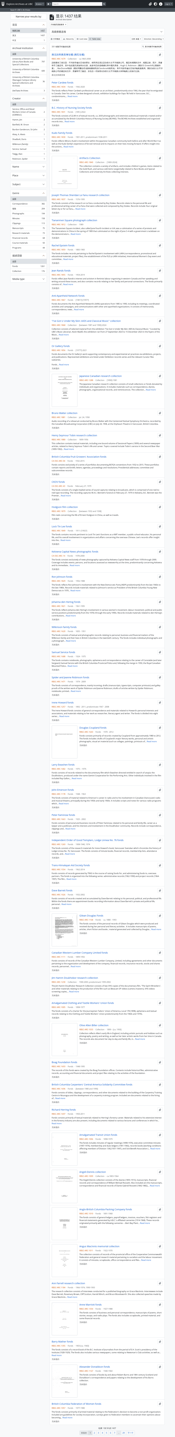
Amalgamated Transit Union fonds (98, 1134)
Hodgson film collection (65, 507)
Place (15, 175)
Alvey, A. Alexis (28, 135)
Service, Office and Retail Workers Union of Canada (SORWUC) (28, 112)
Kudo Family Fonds (62, 133)
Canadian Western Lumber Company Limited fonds (80, 952)
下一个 (130, 1433)
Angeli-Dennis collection (92, 1172)
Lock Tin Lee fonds (62, 526)
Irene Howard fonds (63, 702)
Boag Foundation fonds (64, 1062)
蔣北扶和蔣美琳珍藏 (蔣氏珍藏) (68, 54)
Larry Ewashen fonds (63, 764)
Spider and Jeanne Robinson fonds (70, 677)
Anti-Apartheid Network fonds (68, 295)
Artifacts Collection (89, 158)
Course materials (28, 243)
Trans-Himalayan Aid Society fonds (71, 865)
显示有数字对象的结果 (153, 46)
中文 (28, 41)
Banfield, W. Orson (28, 125)
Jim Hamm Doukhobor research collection (75, 977)
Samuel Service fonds (63, 652)
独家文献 (28, 31)
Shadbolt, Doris (28, 140)
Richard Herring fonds (64, 1109)
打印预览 (56, 39)
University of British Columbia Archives (28, 71)
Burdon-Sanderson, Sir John (28, 130)
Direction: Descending (153, 39)
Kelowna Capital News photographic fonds (75, 551)
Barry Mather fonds (62, 1341)
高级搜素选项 (59, 31)
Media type (18, 279)
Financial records (28, 238)
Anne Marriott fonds (90, 1304)
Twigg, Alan (28, 154)
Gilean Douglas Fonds (91, 915)
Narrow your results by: (29, 16)
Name (15, 166)
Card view (83, 39)
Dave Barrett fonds (62, 890)
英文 (28, 36)
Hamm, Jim (28, 120)
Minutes (28, 219)
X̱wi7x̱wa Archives (28, 91)
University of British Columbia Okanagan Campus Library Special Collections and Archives (28, 81)
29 (123, 1433)
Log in (168, 4)
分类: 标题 (136, 39)
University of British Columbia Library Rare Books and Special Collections (28, 61)
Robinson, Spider (28, 159)
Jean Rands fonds (61, 270)
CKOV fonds (58, 481)
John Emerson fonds (63, 789)
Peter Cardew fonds (62, 82)
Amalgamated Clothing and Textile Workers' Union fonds (83, 1003)
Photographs (28, 214)
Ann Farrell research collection (68, 1283)
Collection (28, 271)
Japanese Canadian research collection (100, 376)
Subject (16, 184)
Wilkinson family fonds (64, 627)
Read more (73, 96)
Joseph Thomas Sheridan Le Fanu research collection (80, 195)
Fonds (28, 267)
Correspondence (28, 204)
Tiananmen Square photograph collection (74, 220)
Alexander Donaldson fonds (94, 1366)
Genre (15, 193)
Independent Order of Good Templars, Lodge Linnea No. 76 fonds (88, 840)
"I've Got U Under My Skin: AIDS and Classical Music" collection (86, 321)
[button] (150, 4)
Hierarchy (69, 39)
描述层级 (17, 255)
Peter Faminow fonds (63, 815)
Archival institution (22, 48)
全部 (14, 54)
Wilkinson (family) (28, 145)
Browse (39, 4)
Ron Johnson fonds (62, 576)
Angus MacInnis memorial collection (99, 1246)
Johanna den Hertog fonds (66, 602)
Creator (16, 98)
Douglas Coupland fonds (93, 727)
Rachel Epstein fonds (63, 245)
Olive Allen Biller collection (93, 1025)
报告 (28, 209)
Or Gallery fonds (61, 346)
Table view (95, 39)
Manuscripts (28, 229)
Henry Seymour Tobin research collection (74, 435)
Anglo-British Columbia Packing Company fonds (105, 1209)
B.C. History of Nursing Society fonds (72, 107)
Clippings (28, 224)
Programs (28, 248)
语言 (14, 24)
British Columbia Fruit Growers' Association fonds (79, 456)
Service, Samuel (28, 150)
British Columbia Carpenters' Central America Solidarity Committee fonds (92, 1084)
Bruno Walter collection (64, 413)
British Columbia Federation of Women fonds (76, 1403)
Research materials (28, 234)
